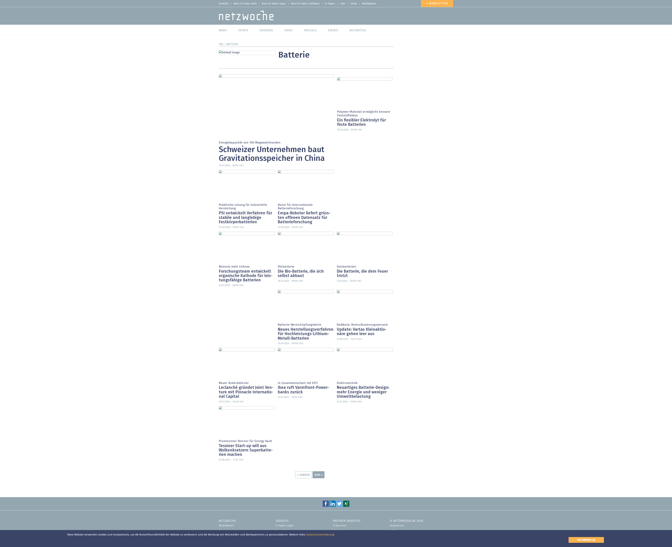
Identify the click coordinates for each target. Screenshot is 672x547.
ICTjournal (339, 525)
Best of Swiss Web (245, 3)
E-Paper (330, 3)
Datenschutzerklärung (320, 534)
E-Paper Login (285, 525)
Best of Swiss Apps (274, 3)
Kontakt (224, 3)
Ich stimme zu (586, 539)
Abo (343, 3)
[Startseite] (246, 16)
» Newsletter (437, 3)
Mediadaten (369, 3)
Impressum (397, 525)
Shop (354, 3)
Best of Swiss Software (305, 3)
